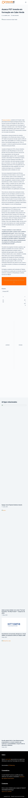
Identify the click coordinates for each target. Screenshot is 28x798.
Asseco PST (5, 291)
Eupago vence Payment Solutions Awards (12, 505)
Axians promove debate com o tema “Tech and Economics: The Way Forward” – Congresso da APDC (13, 611)
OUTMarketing (11, 765)
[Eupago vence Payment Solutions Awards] (14, 453)
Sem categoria (15, 15)
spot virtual (8, 759)
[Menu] (25, 2)
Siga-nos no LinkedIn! (7, 791)
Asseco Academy (7, 120)
